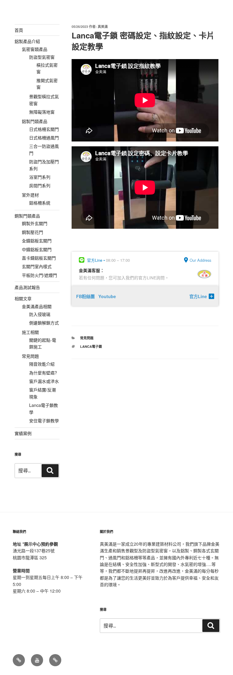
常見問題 (86, 338)
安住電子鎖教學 (44, 420)
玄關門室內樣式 (37, 266)
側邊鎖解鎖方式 (44, 323)
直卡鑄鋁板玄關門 (39, 258)
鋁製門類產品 (34, 121)
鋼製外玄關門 (34, 223)
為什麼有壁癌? (43, 373)
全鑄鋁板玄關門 (37, 241)
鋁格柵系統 (39, 203)
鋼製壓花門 (32, 232)
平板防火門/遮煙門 (39, 275)
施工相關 (30, 332)
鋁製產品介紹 (27, 41)
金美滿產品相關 (37, 306)
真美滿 (103, 26)
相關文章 (23, 298)
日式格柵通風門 (44, 138)
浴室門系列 (39, 177)
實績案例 (23, 433)
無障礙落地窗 (42, 112)
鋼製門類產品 (27, 216)
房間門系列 (39, 185)
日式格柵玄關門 (44, 129)
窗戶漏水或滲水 (44, 381)
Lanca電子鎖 (91, 346)
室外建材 (30, 195)
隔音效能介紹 (42, 364)
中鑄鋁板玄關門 (37, 249)
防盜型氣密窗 (42, 57)
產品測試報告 (27, 287)
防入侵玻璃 (39, 314)
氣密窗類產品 (34, 49)
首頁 (19, 30)
